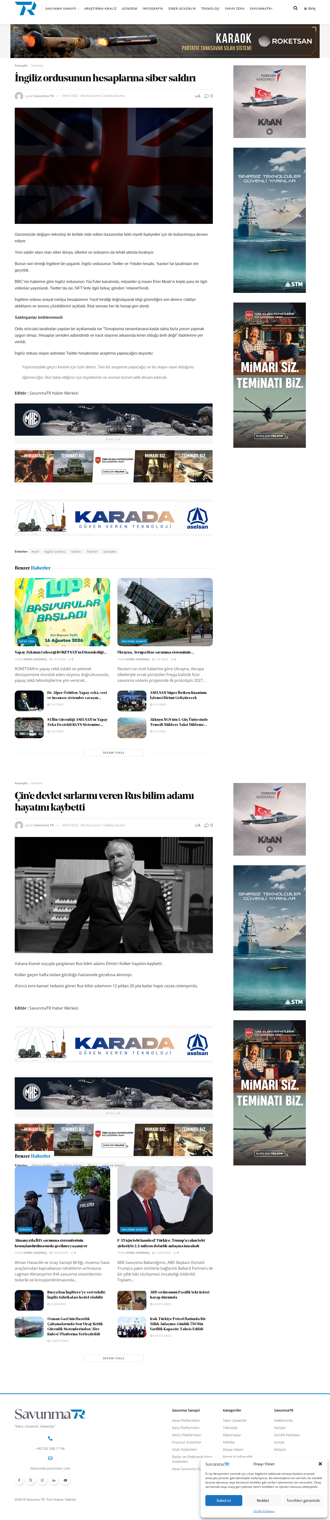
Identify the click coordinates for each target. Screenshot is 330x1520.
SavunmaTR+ (261, 8)
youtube (110, 551)
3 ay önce (159, 731)
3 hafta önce (59, 1366)
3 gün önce (58, 1330)
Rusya (92, 1165)
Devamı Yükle (113, 752)
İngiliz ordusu (55, 551)
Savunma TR (44, 95)
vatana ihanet (113, 1165)
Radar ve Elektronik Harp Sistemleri (192, 1485)
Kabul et (224, 1500)
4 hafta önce (161, 1361)
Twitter (92, 551)
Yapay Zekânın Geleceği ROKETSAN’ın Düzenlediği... (61, 652)
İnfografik (153, 8)
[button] (320, 1463)
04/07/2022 (70, 95)
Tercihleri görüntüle (303, 1500)
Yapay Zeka (234, 8)
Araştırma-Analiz (100, 8)
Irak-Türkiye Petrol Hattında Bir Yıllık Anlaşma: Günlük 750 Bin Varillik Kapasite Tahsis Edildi (178, 1350)
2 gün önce (60, 1278)
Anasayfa (21, 65)
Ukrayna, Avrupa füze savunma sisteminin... (155, 652)
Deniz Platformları (186, 1461)
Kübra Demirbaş (35, 659)
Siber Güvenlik (182, 8)
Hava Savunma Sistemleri (192, 1494)
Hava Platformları (186, 1446)
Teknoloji (210, 8)
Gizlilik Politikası (264, 1511)
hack (35, 551)
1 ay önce (59, 659)
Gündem (129, 8)
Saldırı (76, 551)
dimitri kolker (42, 1165)
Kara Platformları (186, 1453)
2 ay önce (57, 704)
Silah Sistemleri (184, 1475)
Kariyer (280, 1453)
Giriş (311, 8)
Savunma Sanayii (60, 8)
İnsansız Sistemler (186, 1468)
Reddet (263, 1500)
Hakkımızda (283, 1446)
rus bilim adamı (70, 1165)
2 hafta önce (161, 1330)
